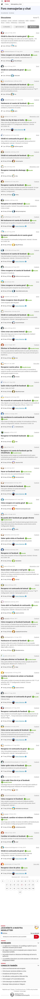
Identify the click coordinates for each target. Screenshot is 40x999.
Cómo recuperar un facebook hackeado (16, 622)
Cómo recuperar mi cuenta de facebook (16, 270)
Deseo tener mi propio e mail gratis (14, 570)
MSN (27, 20)
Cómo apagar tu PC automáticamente (13, 979)
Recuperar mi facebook (9, 553)
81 (7, 885)
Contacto (16, 991)
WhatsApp (14, 22)
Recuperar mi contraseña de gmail (14, 749)
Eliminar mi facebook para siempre (14, 348)
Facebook (4, 20)
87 (29, 885)
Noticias (4, 933)
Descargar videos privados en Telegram (14, 984)
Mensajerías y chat (16, 4)
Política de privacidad (32, 989)
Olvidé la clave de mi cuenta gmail (14, 36)
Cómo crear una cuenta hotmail (13, 332)
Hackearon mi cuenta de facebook (14, 103)
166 (26, 888)
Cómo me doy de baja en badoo (12, 120)
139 (22, 888)
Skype (2, 22)
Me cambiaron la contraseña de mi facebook (17, 417)
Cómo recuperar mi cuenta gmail (13, 285)
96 (14, 888)
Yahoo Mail (21, 22)
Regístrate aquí (6, 989)
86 (25, 885)
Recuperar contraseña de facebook (14, 711)
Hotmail (15, 20)
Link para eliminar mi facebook (12, 659)
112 (18, 888)
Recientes (7, 26)
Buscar (35, 17)
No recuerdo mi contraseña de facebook (16, 400)
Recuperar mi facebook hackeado (13, 436)
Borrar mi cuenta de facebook (12, 486)
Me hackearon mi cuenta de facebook (15, 220)
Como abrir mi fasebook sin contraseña (16, 605)
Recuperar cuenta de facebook (12, 185)
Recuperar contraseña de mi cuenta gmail (16, 235)
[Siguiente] (37, 881)
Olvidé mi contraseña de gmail (12, 70)
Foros (6, 4)
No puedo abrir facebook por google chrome (17, 518)
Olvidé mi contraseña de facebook (13, 85)
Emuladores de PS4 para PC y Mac (12, 973)
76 (33, 881)
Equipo (13, 989)
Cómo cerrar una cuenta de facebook (15, 730)
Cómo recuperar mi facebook (12, 799)
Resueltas (34, 26)
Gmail (9, 20)
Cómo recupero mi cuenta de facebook (15, 55)
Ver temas (11, 13)
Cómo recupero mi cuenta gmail (13, 503)
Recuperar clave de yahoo (10, 868)
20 (18, 881)
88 (33, 885)
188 (33, 888)
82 (10, 885)
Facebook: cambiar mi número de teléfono (17, 817)
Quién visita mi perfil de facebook (13, 386)
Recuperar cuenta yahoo (10, 367)
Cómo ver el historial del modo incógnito (14, 968)
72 (29, 881)
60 (25, 881)
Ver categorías (4, 13)
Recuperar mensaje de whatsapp (13, 170)
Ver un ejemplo (35, 933)
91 (10, 888)
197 (20, 892)
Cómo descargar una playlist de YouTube (14, 981)
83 (14, 885)
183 (29, 888)
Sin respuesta (20, 26)
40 (22, 881)
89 (7, 888)
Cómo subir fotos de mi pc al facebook (15, 780)
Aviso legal (23, 991)
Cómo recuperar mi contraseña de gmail (16, 697)
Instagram (21, 20)
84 (18, 885)
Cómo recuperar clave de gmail (12, 300)
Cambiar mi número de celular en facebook (17, 676)
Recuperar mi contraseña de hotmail (14, 588)
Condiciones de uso (21, 989)
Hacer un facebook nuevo (10, 471)
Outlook (32, 20)
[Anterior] (2, 881)
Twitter (8, 22)
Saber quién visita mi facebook (12, 538)
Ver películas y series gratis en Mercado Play (15, 976)
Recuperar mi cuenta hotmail (12, 204)
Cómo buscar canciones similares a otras (14, 971)
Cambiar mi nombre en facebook (13, 836)
